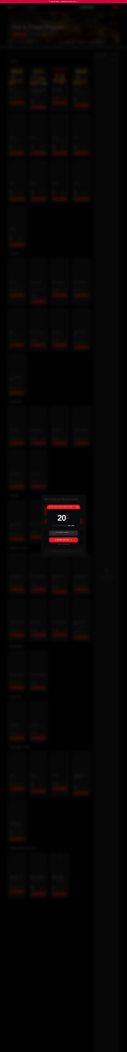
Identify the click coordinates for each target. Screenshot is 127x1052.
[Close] (77, 507)
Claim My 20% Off (62, 540)
